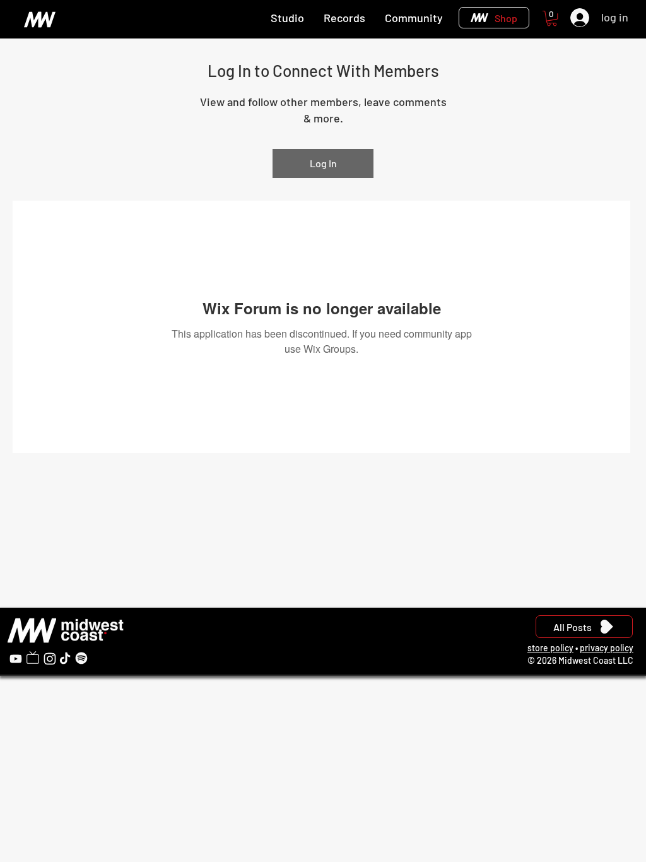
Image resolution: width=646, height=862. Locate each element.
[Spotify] (81, 658)
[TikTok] (65, 658)
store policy (550, 647)
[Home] (39, 19)
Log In (323, 163)
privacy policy (606, 647)
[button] (552, 18)
